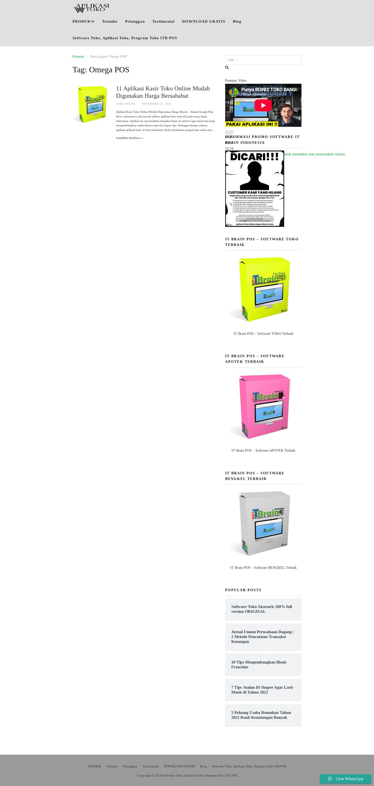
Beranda (78, 56)
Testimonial (163, 21)
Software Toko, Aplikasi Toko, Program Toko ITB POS (125, 38)
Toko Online (126, 103)
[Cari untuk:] (263, 60)
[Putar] (229, 132)
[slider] (289, 154)
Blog (237, 21)
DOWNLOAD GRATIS (203, 21)
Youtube (110, 21)
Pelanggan (135, 21)
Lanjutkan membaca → (129, 137)
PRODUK (82, 21)
